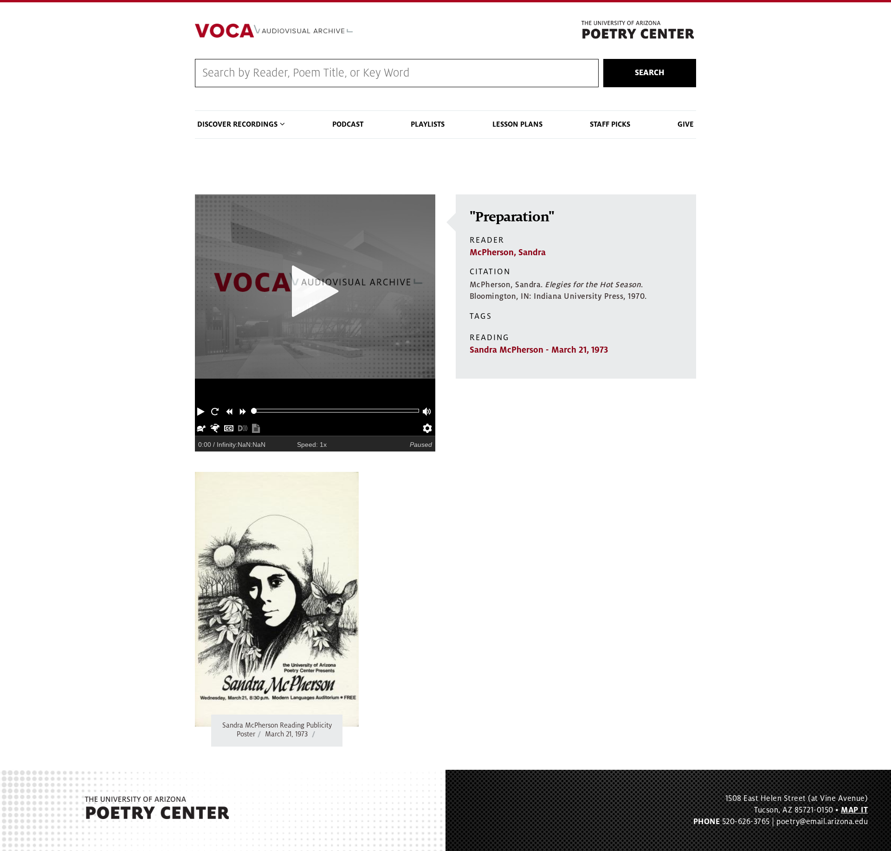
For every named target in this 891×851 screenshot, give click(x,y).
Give (686, 124)
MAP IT (854, 810)
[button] (201, 411)
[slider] (254, 411)
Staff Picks (610, 124)
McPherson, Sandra (508, 252)
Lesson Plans (517, 124)
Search (650, 73)
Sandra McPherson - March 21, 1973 (539, 350)
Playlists (428, 124)
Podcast (347, 124)
